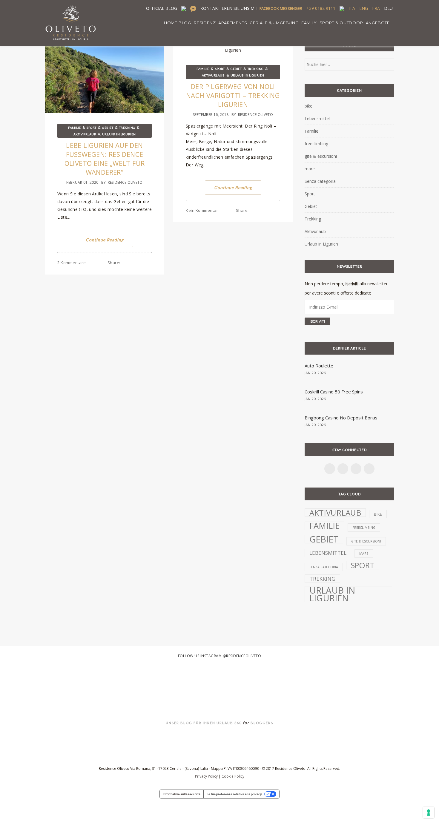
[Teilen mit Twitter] (131, 262)
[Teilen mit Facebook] (126, 262)
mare (310, 168)
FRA (376, 8)
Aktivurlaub (84, 134)
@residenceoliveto (242, 655)
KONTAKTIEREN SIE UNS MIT (251, 8)
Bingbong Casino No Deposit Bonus (341, 418)
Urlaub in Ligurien (119, 134)
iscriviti (352, 283)
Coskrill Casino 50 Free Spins (334, 392)
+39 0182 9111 (320, 8)
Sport (91, 127)
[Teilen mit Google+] (144, 262)
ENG (363, 8)
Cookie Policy (233, 776)
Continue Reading (105, 239)
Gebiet (107, 127)
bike (308, 106)
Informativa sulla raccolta (181, 794)
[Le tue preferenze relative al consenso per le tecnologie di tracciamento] (428, 812)
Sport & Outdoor (341, 22)
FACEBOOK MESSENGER (281, 8)
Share (114, 262)
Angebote (378, 22)
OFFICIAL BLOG (161, 8)
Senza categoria (320, 181)
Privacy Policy (206, 776)
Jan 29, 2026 (315, 373)
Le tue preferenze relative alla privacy (234, 794)
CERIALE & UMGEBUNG (274, 22)
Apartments (232, 22)
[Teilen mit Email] (150, 262)
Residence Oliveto (125, 182)
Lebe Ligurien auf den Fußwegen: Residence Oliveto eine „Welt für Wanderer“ (105, 159)
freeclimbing (316, 143)
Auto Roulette (319, 366)
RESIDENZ (205, 22)
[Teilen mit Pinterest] (138, 262)
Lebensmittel (317, 118)
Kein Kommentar (202, 210)
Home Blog (177, 22)
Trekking (127, 127)
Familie (74, 127)
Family (309, 22)
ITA (352, 8)
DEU (388, 8)
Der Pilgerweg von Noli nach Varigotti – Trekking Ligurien (233, 95)
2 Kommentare (71, 262)
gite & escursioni (321, 156)
